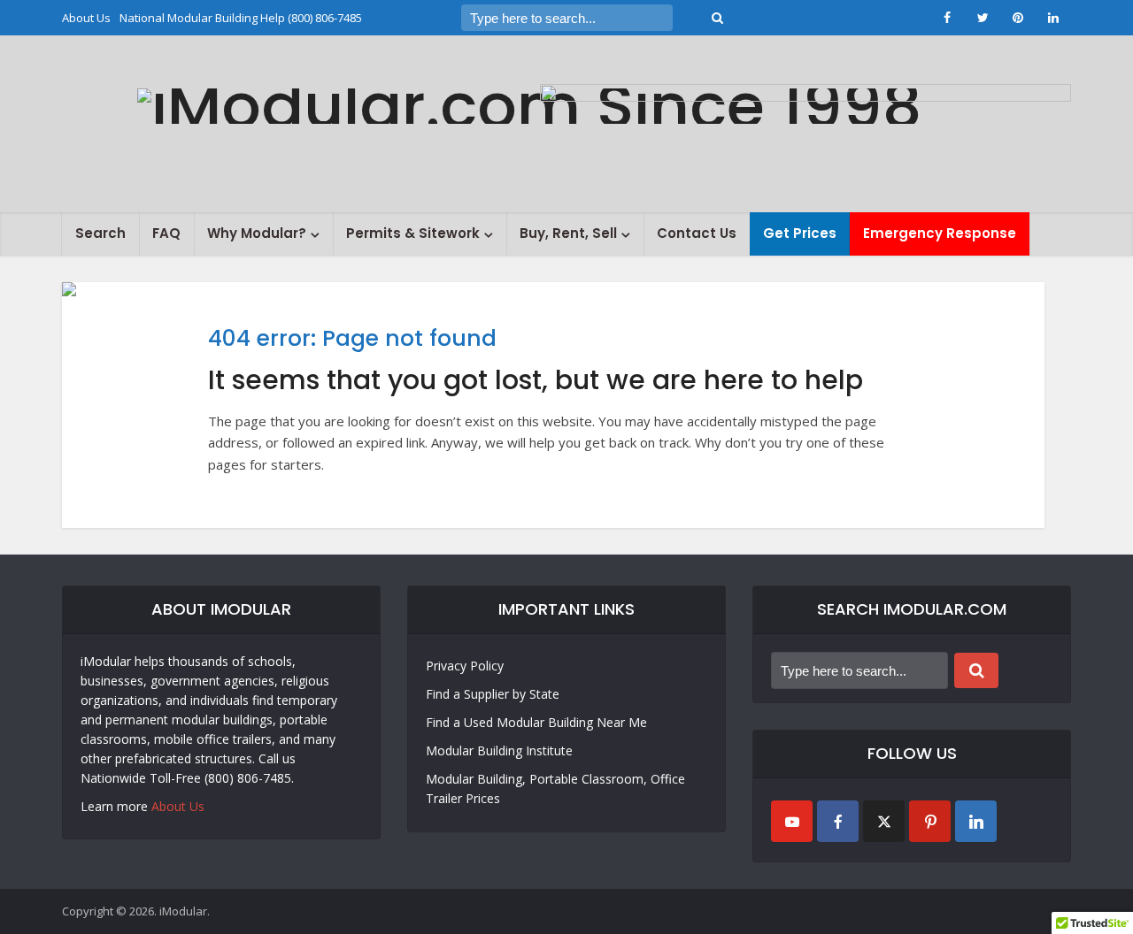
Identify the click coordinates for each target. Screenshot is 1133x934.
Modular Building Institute (499, 750)
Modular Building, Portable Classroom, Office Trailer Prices (555, 788)
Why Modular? (256, 233)
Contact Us (696, 233)
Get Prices (799, 233)
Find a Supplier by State (492, 693)
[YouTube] (792, 821)
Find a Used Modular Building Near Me (536, 722)
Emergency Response (939, 233)
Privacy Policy (465, 665)
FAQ (166, 233)
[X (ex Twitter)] (884, 821)
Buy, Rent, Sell (568, 233)
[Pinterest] (930, 821)
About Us (86, 18)
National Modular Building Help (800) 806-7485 (240, 18)
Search (100, 233)
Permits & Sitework (413, 233)
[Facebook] (838, 821)
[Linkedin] (976, 821)
